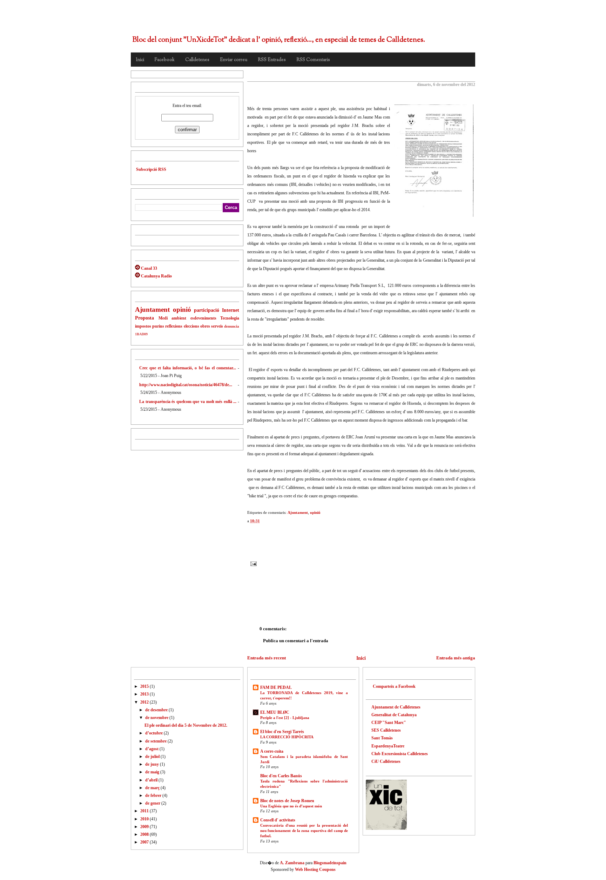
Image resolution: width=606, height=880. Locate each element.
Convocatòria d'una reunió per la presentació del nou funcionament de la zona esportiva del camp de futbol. (304, 830)
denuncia (231, 326)
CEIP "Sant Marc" (388, 722)
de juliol (153, 756)
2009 (145, 826)
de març (153, 787)
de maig (152, 772)
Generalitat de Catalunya (394, 714)
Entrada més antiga (455, 657)
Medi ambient (173, 318)
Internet (230, 310)
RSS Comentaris (313, 60)
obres (205, 326)
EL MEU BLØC (274, 712)
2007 (145, 842)
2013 (145, 694)
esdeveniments (203, 318)
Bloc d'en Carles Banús (281, 775)
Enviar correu (233, 60)
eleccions (191, 326)
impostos (143, 326)
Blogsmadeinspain (329, 862)
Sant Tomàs (382, 737)
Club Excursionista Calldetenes (399, 753)
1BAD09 (141, 334)
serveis (217, 326)
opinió (182, 309)
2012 (145, 702)
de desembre (157, 709)
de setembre (156, 741)
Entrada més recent (266, 657)
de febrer (153, 795)
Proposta (144, 318)
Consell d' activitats (277, 820)
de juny (152, 764)
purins (158, 326)
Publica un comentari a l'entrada (295, 640)
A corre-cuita (271, 751)
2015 (145, 686)
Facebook (165, 60)
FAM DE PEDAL (276, 687)
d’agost (152, 748)
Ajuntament (152, 309)
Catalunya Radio (156, 276)
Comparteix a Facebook (394, 686)
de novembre (157, 717)
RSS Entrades (272, 60)
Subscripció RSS (151, 169)
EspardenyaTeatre (387, 746)
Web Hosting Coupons (315, 869)
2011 (145, 810)
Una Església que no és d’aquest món (291, 806)
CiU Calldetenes (385, 761)
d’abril (152, 780)
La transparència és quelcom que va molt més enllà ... (187, 401)
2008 (145, 834)
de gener (153, 803)
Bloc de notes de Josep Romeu (287, 800)
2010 (145, 819)
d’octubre (154, 733)
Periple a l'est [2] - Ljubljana (284, 718)
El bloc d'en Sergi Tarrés (282, 731)
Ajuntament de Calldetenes (395, 707)
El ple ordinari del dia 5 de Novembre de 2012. (309, 77)
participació (206, 310)
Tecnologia (229, 318)
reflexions (173, 326)
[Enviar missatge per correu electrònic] (253, 563)
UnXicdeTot (172, 20)
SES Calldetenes (386, 730)
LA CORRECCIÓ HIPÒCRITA (287, 737)
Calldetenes (197, 60)
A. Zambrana (292, 862)
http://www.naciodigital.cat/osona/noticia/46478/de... (185, 384)
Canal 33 (148, 268)
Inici (140, 60)
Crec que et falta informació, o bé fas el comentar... (187, 367)
